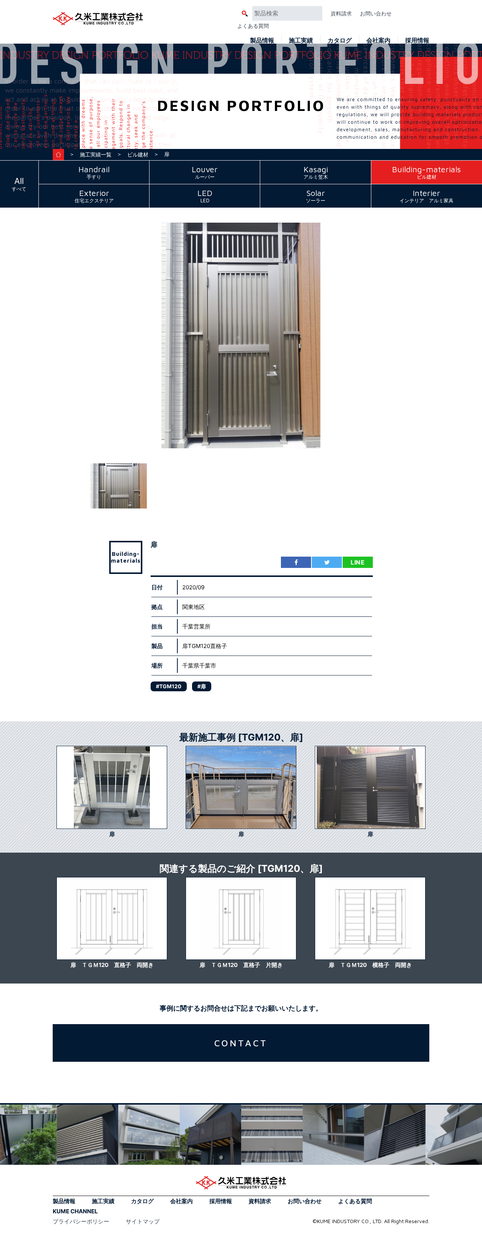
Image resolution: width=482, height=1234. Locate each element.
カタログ (340, 40)
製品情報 (262, 40)
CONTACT (241, 1043)
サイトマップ (143, 1221)
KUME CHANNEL (75, 1211)
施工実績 (301, 40)
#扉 (201, 686)
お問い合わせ (376, 13)
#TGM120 (169, 686)
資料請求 (341, 13)
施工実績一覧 (95, 154)
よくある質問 (253, 26)
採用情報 (417, 40)
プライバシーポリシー (81, 1221)
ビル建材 (137, 154)
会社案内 (378, 40)
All (19, 183)
